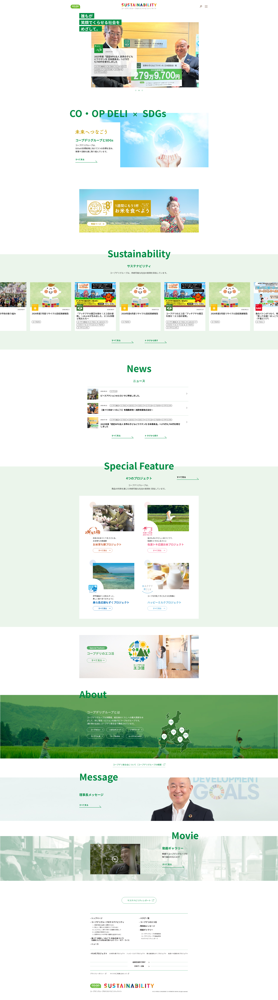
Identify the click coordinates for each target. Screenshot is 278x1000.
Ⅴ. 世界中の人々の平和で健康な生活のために (106, 934)
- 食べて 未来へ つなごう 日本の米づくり (109, 939)
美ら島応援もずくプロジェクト (156, 953)
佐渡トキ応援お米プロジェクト (178, 953)
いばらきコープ (115, 730)
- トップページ (96, 918)
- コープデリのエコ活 (148, 922)
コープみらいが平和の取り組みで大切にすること (228, 314)
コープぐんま (95, 736)
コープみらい (95, 730)
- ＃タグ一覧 (144, 918)
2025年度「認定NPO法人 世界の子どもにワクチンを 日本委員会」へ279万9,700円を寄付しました (140, 425)
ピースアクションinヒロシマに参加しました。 (120, 395)
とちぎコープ (134, 730)
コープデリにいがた (134, 736)
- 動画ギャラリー (146, 929)
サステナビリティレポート (139, 900)
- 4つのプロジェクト (98, 954)
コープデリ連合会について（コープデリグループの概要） (138, 764)
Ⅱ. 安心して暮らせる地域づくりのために (105, 927)
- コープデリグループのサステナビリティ (107, 922)
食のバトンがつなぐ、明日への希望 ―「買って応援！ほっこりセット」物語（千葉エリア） (183, 316)
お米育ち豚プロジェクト (117, 953)
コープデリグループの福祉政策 (151, 936)
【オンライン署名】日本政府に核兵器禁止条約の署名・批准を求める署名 (113, 60)
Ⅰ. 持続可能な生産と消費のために (103, 925)
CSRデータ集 (139, 966)
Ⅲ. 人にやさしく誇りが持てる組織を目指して (106, 930)
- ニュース (94, 944)
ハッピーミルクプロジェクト (136, 953)
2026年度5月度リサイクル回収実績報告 (138, 313)
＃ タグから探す (151, 341)
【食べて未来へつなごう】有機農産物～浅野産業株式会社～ (126, 409)
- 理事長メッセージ (147, 926)
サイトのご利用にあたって (118, 974)
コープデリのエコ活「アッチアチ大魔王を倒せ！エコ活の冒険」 (94, 314)
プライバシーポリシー (97, 974)
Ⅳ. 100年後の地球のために (100, 932)
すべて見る (116, 341)
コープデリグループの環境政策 (151, 934)
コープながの (115, 736)
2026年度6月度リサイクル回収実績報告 (49, 313)
